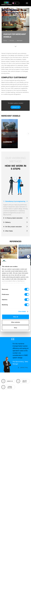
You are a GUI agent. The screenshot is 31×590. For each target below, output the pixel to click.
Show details (22, 311)
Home (5, 40)
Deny (15, 327)
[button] (16, 3)
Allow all (15, 316)
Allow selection (15, 322)
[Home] (6, 3)
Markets (12, 40)
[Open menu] (27, 3)
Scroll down (15, 46)
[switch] (26, 294)
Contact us (15, 107)
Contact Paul (24, 367)
